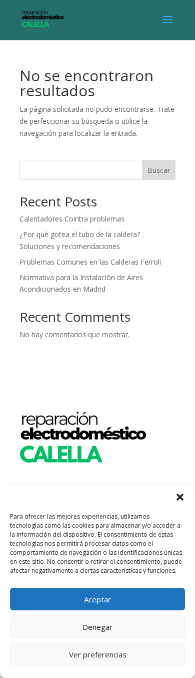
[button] (180, 497)
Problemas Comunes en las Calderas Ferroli (90, 262)
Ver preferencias (97, 654)
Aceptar (97, 599)
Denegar (97, 627)
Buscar (159, 170)
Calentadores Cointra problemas (72, 218)
